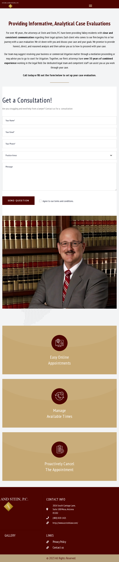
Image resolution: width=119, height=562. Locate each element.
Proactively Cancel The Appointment (59, 466)
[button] (90, 5)
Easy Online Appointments (59, 360)
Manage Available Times (59, 413)
